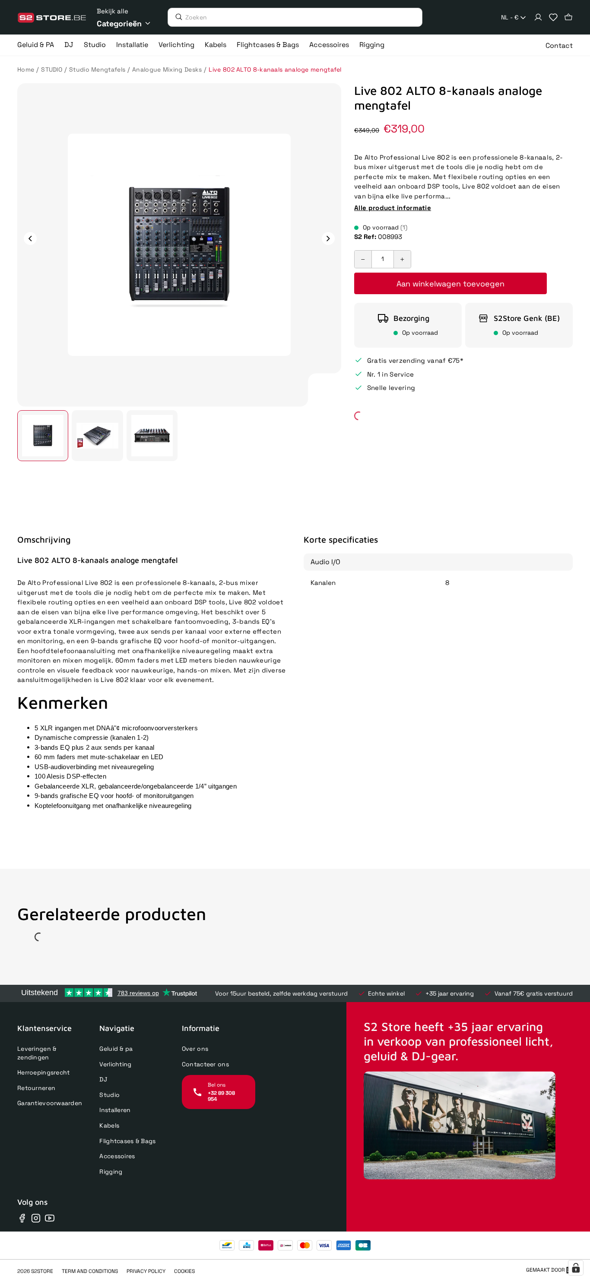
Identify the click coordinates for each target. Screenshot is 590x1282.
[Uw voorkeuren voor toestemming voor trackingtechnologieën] (575, 1267)
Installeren (114, 1110)
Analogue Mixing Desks (167, 69)
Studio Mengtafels (97, 69)
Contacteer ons (205, 1064)
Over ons (195, 1049)
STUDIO (51, 69)
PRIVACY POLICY (146, 1271)
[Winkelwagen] (568, 17)
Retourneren (36, 1088)
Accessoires (117, 1156)
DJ (103, 1079)
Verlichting (115, 1064)
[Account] (538, 17)
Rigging (110, 1171)
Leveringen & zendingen (36, 1053)
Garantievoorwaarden (49, 1103)
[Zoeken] (176, 16)
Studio (109, 1095)
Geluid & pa (116, 1049)
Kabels (109, 1125)
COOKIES (184, 1271)
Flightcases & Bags (127, 1141)
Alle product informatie (392, 207)
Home (25, 69)
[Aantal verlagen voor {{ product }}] (363, 259)
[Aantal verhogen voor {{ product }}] (402, 259)
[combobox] (514, 17)
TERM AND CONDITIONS (90, 1271)
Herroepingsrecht (43, 1072)
